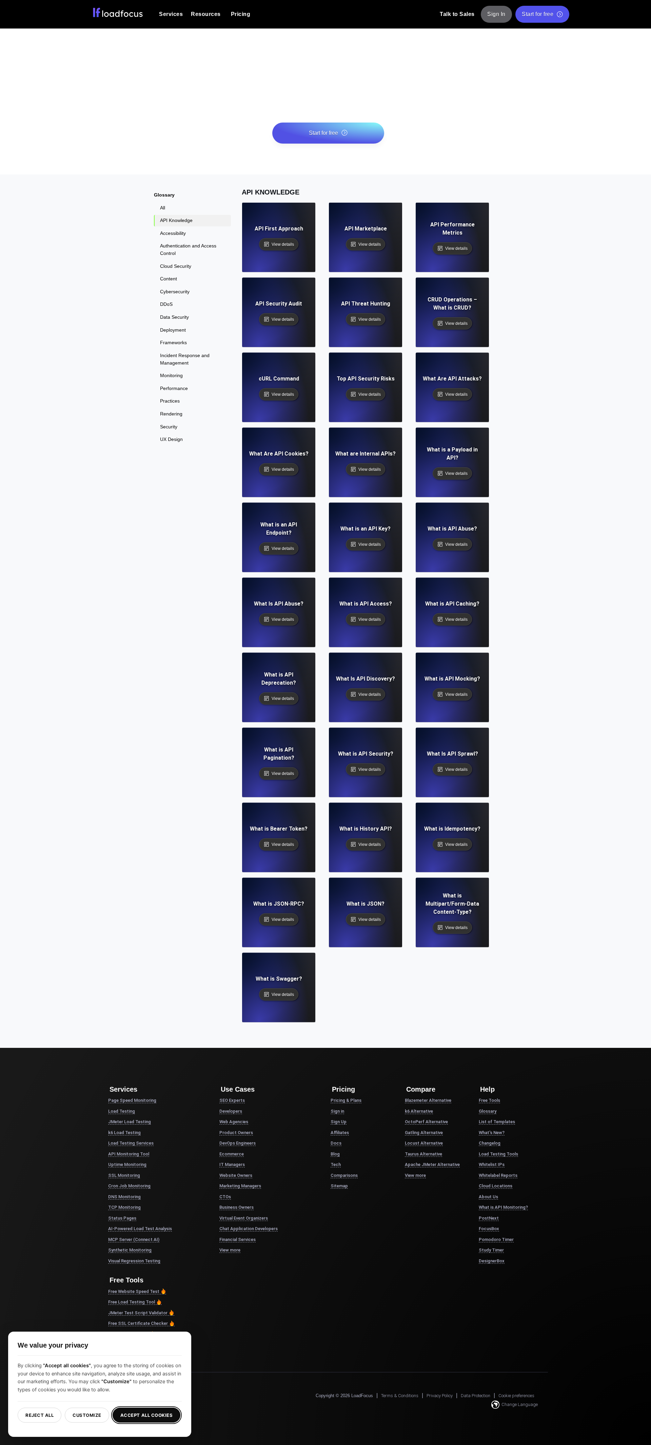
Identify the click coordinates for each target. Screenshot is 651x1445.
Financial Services (237, 1239)
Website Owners (235, 1175)
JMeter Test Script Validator (137, 1312)
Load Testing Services (131, 1143)
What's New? (492, 1132)
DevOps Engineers (237, 1143)
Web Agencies (233, 1121)
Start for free (537, 14)
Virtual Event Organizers (243, 1218)
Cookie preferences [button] (516, 1395)
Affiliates (340, 1132)
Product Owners (236, 1132)
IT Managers (232, 1164)
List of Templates (497, 1121)
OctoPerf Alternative (426, 1121)
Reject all (39, 1415)
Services (171, 14)
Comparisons (344, 1175)
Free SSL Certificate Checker (138, 1323)
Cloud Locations (495, 1185)
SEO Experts (232, 1100)
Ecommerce (231, 1153)
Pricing (241, 14)
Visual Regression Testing (134, 1260)
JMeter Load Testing (129, 1121)
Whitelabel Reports (498, 1175)
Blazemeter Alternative (428, 1100)
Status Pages (122, 1218)
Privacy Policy (440, 1395)
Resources (206, 14)
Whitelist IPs (492, 1164)
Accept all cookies (146, 1415)
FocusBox (489, 1228)
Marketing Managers (240, 1185)
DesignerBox (492, 1260)
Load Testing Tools (498, 1153)
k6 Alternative (419, 1111)
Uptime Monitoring (127, 1164)
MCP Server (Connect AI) (133, 1239)
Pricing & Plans (346, 1100)
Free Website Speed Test (133, 1291)
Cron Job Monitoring (129, 1185)
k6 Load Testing (124, 1132)
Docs (336, 1143)
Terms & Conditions (399, 1395)
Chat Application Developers (248, 1228)
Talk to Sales (457, 14)
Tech (336, 1164)
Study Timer (491, 1250)
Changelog (489, 1143)
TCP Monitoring (124, 1207)
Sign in (337, 1111)
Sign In (496, 14)
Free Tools (489, 1100)
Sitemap (339, 1185)
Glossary (487, 1111)
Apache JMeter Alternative (432, 1164)
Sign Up (339, 1121)
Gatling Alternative (424, 1132)
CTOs (225, 1196)
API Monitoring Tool (128, 1153)
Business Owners (236, 1207)
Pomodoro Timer (496, 1239)
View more (229, 1250)
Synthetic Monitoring (130, 1250)
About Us (488, 1196)
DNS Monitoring (124, 1196)
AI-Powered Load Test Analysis (140, 1228)
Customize (87, 1415)
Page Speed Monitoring (132, 1100)
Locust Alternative (424, 1143)
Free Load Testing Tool (131, 1301)
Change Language (519, 1404)
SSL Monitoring (124, 1175)
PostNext (489, 1218)
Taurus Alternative (423, 1153)
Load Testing (121, 1111)
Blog (335, 1153)
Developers (230, 1111)
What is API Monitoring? (503, 1207)
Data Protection (475, 1395)
